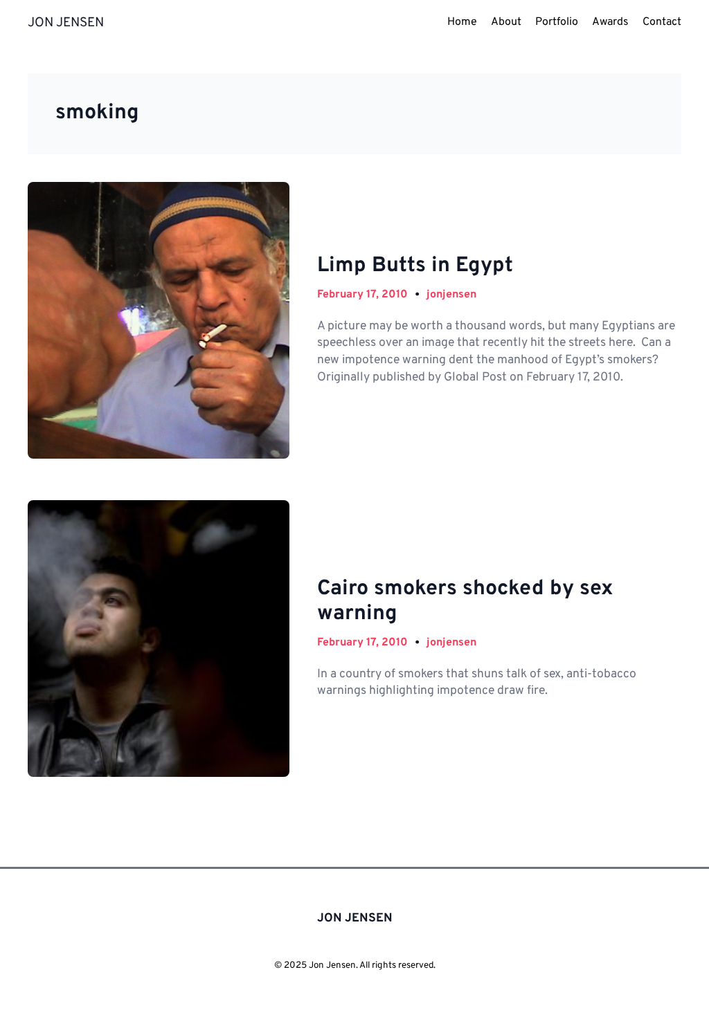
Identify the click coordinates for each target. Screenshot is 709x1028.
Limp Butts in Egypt (415, 266)
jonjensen (451, 295)
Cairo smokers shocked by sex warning (465, 602)
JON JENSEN (66, 23)
